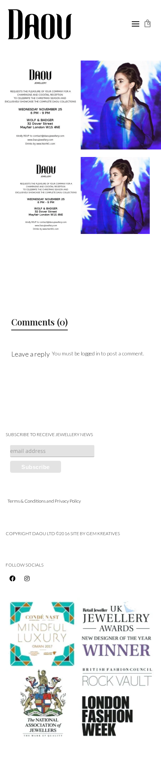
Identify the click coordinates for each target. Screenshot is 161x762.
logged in (90, 353)
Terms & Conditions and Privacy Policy (44, 501)
